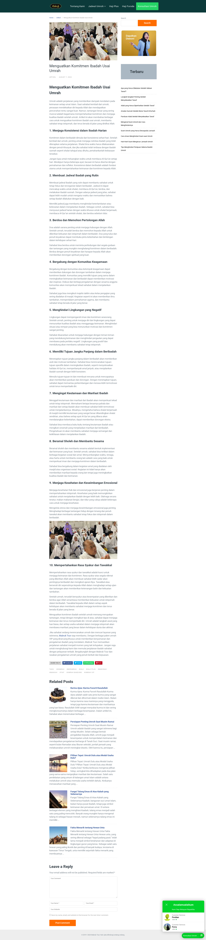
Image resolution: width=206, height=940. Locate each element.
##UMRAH (60, 669)
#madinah (102, 669)
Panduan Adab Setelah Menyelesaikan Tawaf (137, 116)
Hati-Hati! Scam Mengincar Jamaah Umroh (137, 142)
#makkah (53, 672)
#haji (81, 669)
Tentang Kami (77, 6)
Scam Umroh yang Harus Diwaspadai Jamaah (138, 131)
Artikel (58, 18)
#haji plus (91, 669)
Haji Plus (114, 6)
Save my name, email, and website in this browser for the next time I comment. (80, 915)
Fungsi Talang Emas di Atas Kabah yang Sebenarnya (89, 792)
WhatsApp (89, 663)
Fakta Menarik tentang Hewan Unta (87, 827)
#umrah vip (89, 672)
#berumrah (72, 669)
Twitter (78, 663)
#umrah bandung (74, 672)
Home (51, 18)
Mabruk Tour (65, 635)
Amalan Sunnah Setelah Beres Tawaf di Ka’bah (138, 111)
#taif (62, 672)
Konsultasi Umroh (147, 6)
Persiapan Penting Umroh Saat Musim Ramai (92, 721)
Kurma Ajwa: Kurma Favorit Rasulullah (89, 688)
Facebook (68, 663)
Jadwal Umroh (96, 6)
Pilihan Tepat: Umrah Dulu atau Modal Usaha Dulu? (92, 756)
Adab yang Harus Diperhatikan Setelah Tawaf (137, 106)
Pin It (99, 663)
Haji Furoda (128, 6)
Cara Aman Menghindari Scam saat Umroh (136, 136)
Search (123, 18)
